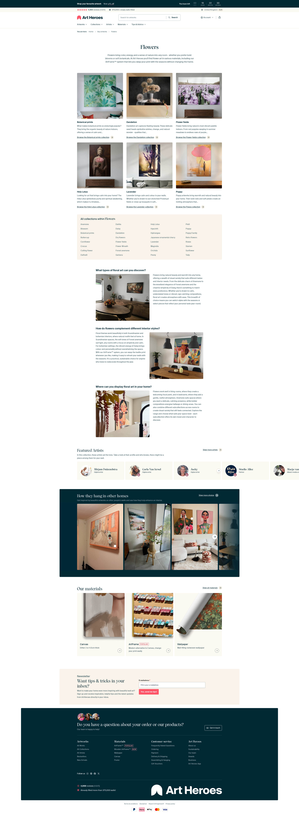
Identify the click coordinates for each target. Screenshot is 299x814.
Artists (109, 24)
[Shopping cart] (219, 17)
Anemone (85, 224)
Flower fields (182, 122)
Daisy (118, 229)
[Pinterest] (91, 773)
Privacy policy (170, 804)
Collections (95, 24)
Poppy (179, 191)
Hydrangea (155, 233)
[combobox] (142, 17)
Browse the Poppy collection (188, 207)
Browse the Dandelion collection (140, 137)
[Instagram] (87, 773)
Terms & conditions (131, 804)
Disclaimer (143, 804)
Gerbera (119, 255)
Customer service (161, 741)
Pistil (188, 224)
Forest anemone (122, 250)
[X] (98, 773)
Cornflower (85, 242)
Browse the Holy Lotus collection (91, 207)
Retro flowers (191, 237)
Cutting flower (87, 250)
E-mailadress (144, 680)
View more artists (210, 450)
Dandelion (131, 122)
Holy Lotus (82, 191)
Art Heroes (194, 741)
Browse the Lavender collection (139, 207)
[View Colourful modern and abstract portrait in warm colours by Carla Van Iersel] (192, 518)
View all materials (210, 588)
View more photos (206, 495)
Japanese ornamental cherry (163, 237)
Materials (122, 24)
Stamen (189, 246)
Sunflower (190, 250)
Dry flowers (120, 237)
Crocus (84, 246)
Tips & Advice (137, 24)
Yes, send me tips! (149, 692)
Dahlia (118, 224)
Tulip (188, 255)
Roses (188, 242)
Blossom (84, 229)
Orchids (154, 250)
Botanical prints (85, 122)
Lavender (131, 191)
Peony (153, 255)
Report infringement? (156, 804)
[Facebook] (95, 773)
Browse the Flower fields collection (191, 137)
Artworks (81, 24)
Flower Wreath (122, 246)
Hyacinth (154, 229)
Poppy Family (191, 233)
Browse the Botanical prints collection (93, 137)
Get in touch (215, 728)
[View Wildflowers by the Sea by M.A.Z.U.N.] (143, 521)
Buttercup (85, 237)
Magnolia (155, 246)
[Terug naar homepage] (90, 17)
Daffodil (84, 255)
